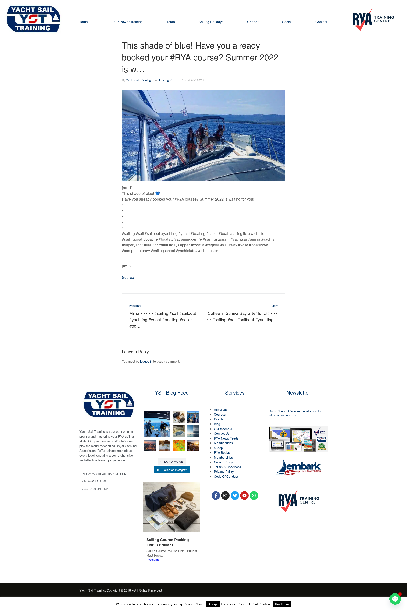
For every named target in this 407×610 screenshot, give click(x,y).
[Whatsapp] (254, 495)
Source (128, 277)
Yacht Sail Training (138, 80)
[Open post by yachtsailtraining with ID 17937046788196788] (193, 446)
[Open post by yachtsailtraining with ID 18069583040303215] (193, 431)
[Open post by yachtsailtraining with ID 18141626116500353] (179, 417)
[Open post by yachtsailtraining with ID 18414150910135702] (150, 446)
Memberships (223, 443)
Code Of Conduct (226, 476)
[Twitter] (235, 495)
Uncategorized (167, 80)
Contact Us (222, 433)
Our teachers (223, 428)
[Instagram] (225, 495)
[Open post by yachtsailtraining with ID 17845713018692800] (179, 446)
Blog (217, 424)
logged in (146, 361)
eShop (218, 447)
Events (219, 419)
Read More (152, 559)
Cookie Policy (223, 462)
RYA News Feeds (226, 438)
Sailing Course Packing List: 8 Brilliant (167, 542)
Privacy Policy (224, 471)
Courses (220, 414)
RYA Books (222, 452)
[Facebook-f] (216, 495)
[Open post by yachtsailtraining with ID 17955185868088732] (193, 417)
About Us (220, 409)
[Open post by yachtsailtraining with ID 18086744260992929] (165, 446)
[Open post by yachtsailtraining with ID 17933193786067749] (157, 424)
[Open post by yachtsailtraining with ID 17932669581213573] (179, 431)
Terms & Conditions (227, 467)
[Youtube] (244, 495)
